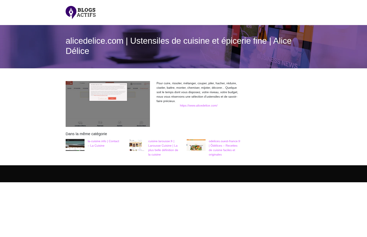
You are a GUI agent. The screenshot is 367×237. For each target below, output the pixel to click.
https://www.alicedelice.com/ (198, 105)
